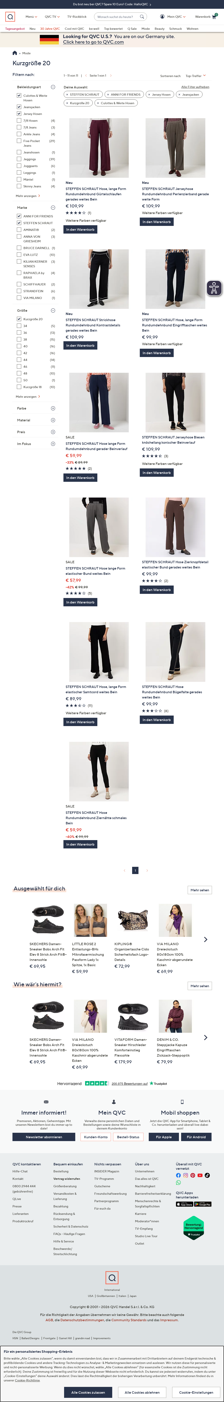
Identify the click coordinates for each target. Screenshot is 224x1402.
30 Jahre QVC (50, 28)
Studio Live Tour (146, 1236)
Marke (22, 207)
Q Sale (132, 28)
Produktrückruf (22, 1221)
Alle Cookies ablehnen (142, 1392)
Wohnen (192, 28)
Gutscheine (102, 1186)
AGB (49, 1320)
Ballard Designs (30, 1338)
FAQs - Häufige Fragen (69, 1234)
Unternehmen (144, 1171)
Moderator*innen (147, 1221)
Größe (22, 310)
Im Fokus (24, 444)
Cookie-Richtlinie (27, 1380)
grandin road (82, 1338)
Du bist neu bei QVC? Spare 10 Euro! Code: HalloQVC (111, 4)
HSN (15, 1338)
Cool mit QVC (74, 28)
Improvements (101, 1338)
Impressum (169, 1320)
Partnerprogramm (106, 1201)
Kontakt (17, 1178)
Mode (146, 28)
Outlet (139, 1243)
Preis (21, 432)
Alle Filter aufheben (195, 87)
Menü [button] (30, 16)
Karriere (140, 1214)
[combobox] (116, 17)
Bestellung (60, 1171)
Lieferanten (20, 1214)
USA (90, 1296)
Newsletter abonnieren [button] (44, 1137)
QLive (16, 1199)
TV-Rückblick (76, 16)
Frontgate (49, 1338)
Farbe (21, 408)
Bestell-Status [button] (128, 1137)
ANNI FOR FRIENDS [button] (125, 94)
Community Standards (129, 1320)
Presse (17, 1206)
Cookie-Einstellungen (196, 1392)
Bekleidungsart (29, 87)
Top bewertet (113, 28)
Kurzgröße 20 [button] (79, 103)
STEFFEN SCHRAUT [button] (84, 94)
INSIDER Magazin (106, 1171)
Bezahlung (60, 1206)
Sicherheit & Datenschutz (70, 1226)
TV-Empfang (144, 1228)
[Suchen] (142, 17)
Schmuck (175, 28)
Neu (32, 28)
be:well (94, 28)
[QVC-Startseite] (15, 53)
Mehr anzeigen (26, 196)
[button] (168, 16)
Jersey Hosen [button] (161, 94)
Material (23, 420)
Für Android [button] (196, 1137)
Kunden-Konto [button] (96, 1137)
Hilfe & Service (63, 1241)
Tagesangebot (15, 28)
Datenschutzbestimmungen (82, 1320)
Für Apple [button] (164, 1137)
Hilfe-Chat (20, 1171)
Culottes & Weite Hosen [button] (117, 103)
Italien (122, 1296)
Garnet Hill (65, 1338)
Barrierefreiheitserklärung (153, 1193)
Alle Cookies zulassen (88, 1392)
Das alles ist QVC (147, 1178)
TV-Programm (104, 1178)
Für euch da (102, 1208)
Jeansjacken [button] (190, 94)
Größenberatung (65, 1186)
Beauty (159, 28)
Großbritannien (106, 1296)
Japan (133, 1296)
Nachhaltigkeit (145, 1186)
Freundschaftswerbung (110, 1193)
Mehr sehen (200, 890)
